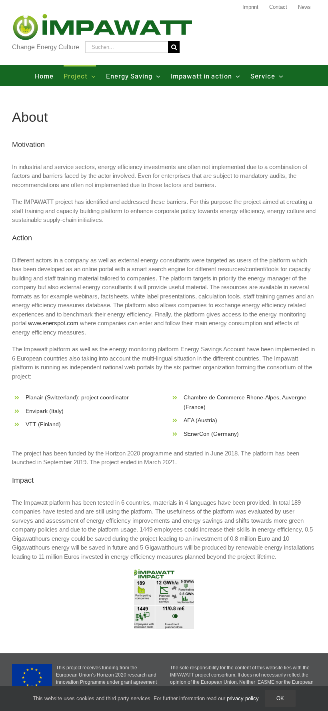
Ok (280, 698)
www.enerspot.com (53, 323)
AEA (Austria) (200, 420)
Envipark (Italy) (45, 411)
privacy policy (243, 698)
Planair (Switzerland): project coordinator (77, 397)
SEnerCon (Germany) (211, 434)
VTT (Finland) (43, 424)
